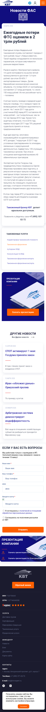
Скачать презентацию (23, 312)
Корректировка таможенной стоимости (22, 240)
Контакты (6, 665)
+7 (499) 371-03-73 (18, 676)
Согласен (23, 706)
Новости (5, 644)
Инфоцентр (7, 640)
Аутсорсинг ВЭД (13, 249)
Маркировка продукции (11, 625)
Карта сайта (7, 656)
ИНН (4, 484)
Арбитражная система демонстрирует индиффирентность (19, 416)
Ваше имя (6, 463)
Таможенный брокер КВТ (19, 207)
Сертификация (8, 621)
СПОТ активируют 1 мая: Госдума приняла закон (20, 353)
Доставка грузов (9, 617)
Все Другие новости (20, 337)
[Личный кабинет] (35, 3)
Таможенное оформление (17, 244)
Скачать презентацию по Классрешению (25, 558)
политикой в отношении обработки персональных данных (21, 512)
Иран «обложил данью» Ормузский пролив (20, 385)
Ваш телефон (8, 474)
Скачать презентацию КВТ (19, 552)
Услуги (5, 613)
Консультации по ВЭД (15, 254)
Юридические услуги (10, 633)
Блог (4, 648)
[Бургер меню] (43, 3)
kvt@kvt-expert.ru (14, 681)
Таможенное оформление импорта (20, 259)
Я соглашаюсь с (21, 512)
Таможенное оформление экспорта (20, 263)
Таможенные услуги (10, 629)
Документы (7, 652)
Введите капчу (8, 497)
